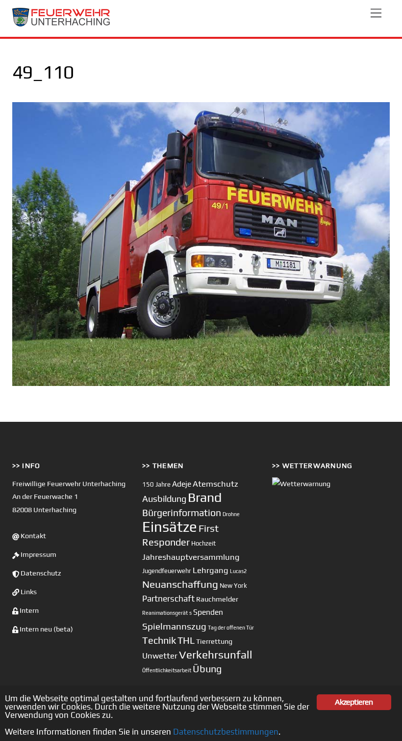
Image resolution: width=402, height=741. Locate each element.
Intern (28, 610)
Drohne (231, 514)
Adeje (181, 483)
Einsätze (169, 527)
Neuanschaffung (180, 584)
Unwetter (159, 655)
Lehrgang (210, 570)
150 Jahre (156, 484)
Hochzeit (203, 543)
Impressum (37, 554)
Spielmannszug (174, 626)
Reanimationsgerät (165, 613)
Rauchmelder (217, 599)
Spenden (208, 611)
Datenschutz (40, 573)
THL (186, 640)
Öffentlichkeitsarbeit (166, 670)
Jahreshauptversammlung (191, 557)
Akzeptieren (354, 702)
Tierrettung (214, 641)
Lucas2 (238, 571)
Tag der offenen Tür (231, 628)
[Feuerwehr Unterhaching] (61, 24)
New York (233, 585)
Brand (205, 497)
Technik (159, 640)
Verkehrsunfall (215, 654)
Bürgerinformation (181, 512)
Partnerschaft (168, 599)
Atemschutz (215, 484)
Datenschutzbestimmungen (225, 732)
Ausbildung (164, 499)
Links (28, 592)
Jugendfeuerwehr (166, 571)
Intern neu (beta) (45, 629)
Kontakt (32, 536)
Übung (207, 668)
